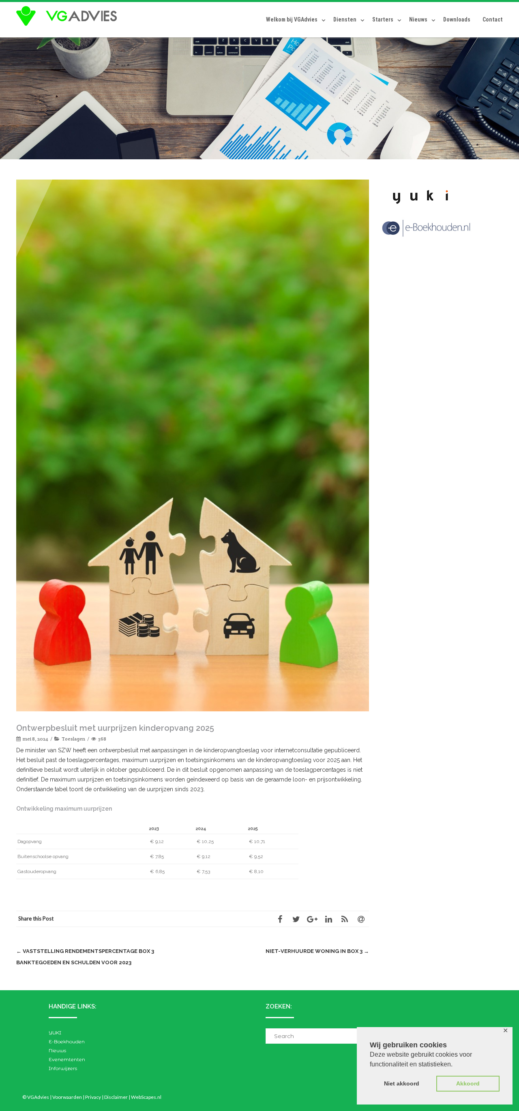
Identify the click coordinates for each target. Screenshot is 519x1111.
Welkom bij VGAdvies (291, 19)
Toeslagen (73, 739)
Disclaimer (116, 1097)
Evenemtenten (67, 1059)
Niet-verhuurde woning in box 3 (317, 951)
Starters (382, 19)
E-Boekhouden (67, 1041)
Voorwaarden (67, 1097)
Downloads (456, 19)
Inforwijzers (63, 1068)
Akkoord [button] (468, 1083)
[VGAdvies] (68, 16)
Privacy (93, 1097)
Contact (493, 19)
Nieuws (418, 19)
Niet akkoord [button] (401, 1083)
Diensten (344, 19)
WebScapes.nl (146, 1097)
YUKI (55, 1033)
